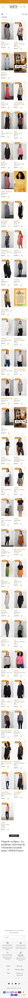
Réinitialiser (4, 17)
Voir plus (14, 835)
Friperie (8, 966)
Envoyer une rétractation (19, 974)
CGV (8, 969)
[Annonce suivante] (25, 1)
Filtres (23, 14)
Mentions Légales (19, 969)
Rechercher (20, 966)
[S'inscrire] (23, 937)
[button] (3, 6)
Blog (8, 973)
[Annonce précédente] (3, 1)
